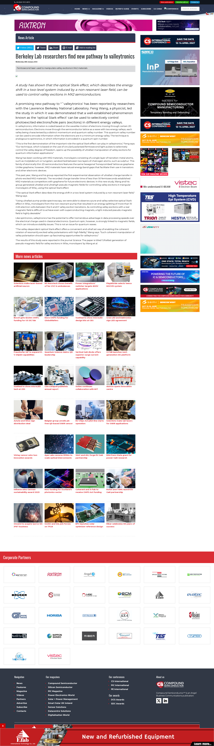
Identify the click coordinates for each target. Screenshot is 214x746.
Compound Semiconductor (62, 683)
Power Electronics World (61, 695)
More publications (167, 2)
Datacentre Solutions (59, 711)
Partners (21, 699)
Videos (109, 9)
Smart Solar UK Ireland (60, 703)
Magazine (97, 9)
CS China (158, 9)
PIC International (120, 685)
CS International (119, 681)
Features (21, 687)
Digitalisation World (58, 715)
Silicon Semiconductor (60, 687)
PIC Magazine (55, 691)
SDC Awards (117, 703)
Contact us (194, 2)
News (85, 9)
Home (77, 9)
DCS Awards (117, 699)
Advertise (22, 703)
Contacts (21, 711)
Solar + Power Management (63, 699)
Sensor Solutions (57, 707)
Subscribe (146, 9)
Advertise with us (182, 2)
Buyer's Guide (122, 9)
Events (135, 9)
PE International (119, 689)
